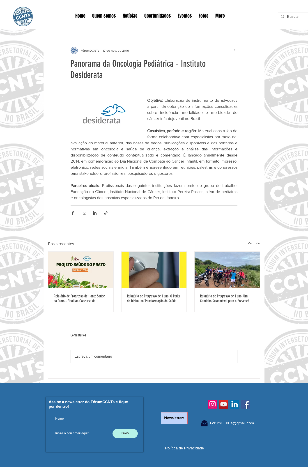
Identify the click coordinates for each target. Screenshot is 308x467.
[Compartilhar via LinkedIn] (95, 213)
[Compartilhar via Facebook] (73, 213)
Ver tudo (254, 243)
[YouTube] (223, 404)
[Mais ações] (234, 50)
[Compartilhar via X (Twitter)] (84, 213)
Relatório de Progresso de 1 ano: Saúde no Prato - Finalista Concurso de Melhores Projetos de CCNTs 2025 (79, 299)
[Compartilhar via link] (106, 213)
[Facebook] (245, 404)
